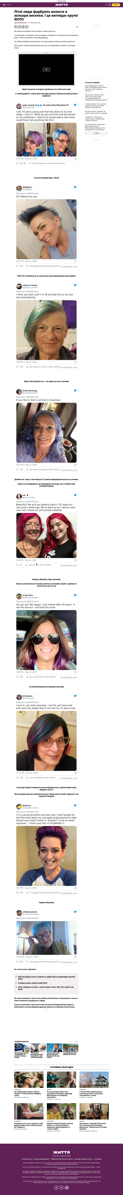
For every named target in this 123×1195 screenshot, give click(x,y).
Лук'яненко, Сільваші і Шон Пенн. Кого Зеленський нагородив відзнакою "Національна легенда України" (96, 97)
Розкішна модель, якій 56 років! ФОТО (32, 983)
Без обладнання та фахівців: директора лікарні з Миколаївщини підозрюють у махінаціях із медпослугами (95, 127)
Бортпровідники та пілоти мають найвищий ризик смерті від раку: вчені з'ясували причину (96, 88)
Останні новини (92, 83)
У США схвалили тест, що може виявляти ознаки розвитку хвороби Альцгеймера (96, 105)
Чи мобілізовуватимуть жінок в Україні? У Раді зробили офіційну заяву (27, 1093)
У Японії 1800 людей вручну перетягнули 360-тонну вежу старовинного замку (91, 1093)
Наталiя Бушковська (20, 23)
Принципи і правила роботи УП (83, 1159)
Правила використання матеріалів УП (62, 1159)
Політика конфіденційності (41, 1159)
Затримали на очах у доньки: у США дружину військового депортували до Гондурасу (28, 1125)
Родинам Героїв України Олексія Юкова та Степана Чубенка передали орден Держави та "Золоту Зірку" (60, 1126)
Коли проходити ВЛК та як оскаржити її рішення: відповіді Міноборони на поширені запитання (59, 1094)
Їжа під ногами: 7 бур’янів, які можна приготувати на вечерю (96, 112)
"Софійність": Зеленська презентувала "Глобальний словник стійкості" (94, 118)
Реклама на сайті (27, 1159)
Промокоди (97, 1159)
